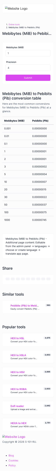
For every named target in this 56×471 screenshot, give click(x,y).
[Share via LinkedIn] (33, 279)
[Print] (13, 279)
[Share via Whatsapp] (43, 279)
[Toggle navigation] (49, 8)
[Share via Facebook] (18, 279)
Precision (11, 62)
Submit (28, 77)
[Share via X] (23, 279)
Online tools (14, 24)
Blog (11, 455)
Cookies (13, 460)
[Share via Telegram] (48, 279)
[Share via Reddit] (38, 279)
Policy (12, 465)
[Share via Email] (8, 279)
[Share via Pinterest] (28, 279)
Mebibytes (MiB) (15, 47)
